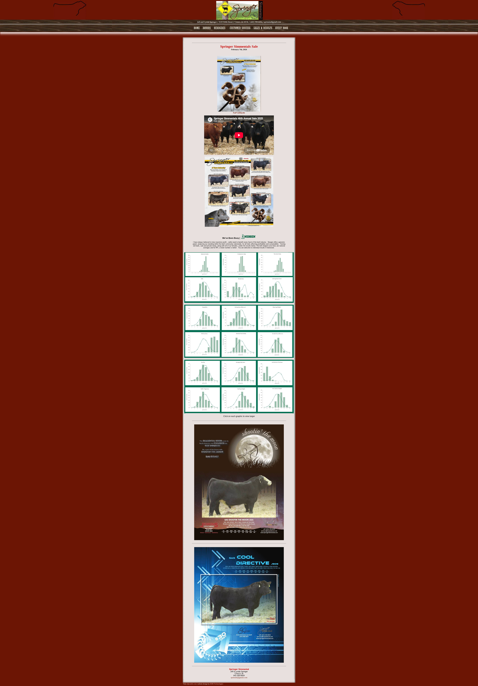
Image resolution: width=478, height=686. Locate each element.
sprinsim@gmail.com (239, 678)
